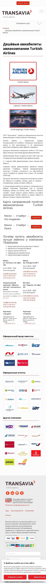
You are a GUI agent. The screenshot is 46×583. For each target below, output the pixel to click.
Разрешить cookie (15, 577)
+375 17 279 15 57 (9, 304)
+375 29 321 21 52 (9, 278)
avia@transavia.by (10, 274)
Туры (7, 511)
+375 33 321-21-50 (29, 276)
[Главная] (17, 13)
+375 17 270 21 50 (9, 276)
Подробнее (36, 218)
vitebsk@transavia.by (31, 296)
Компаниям (29, 511)
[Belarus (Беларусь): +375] (7, 559)
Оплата (8, 515)
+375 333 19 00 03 (29, 300)
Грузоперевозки (17, 511)
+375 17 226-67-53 (29, 274)
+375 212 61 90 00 (29, 298)
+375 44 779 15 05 (9, 307)
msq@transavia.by (10, 302)
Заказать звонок (23, 3)
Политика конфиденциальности (17, 505)
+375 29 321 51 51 (10, 323)
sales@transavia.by (30, 271)
